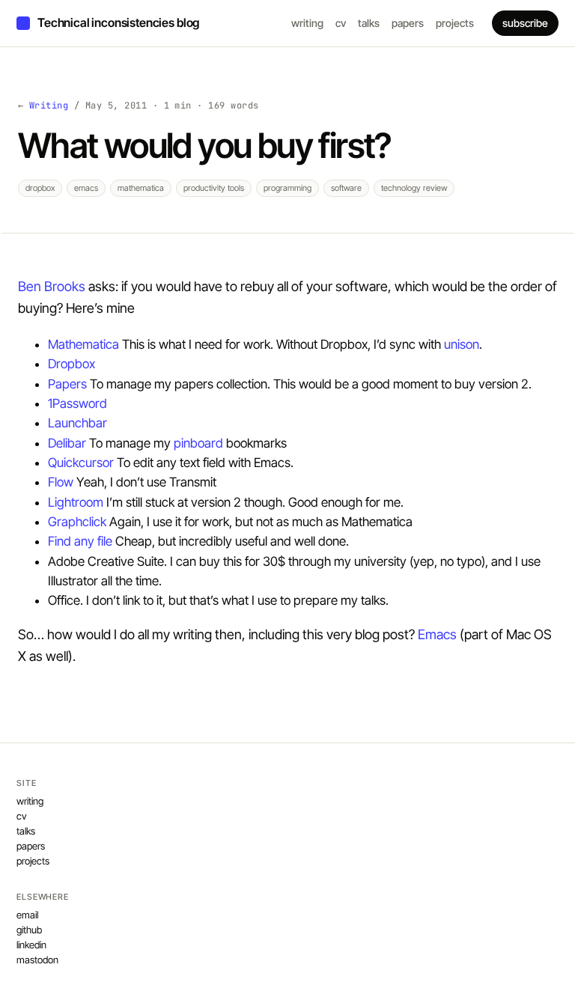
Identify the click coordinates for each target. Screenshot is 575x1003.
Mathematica (83, 344)
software (346, 188)
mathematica (141, 188)
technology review (414, 188)
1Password (77, 403)
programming (287, 188)
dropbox (40, 188)
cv (340, 22)
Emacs (437, 634)
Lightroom (75, 502)
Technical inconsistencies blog (118, 22)
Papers (67, 383)
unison (461, 344)
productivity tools (213, 188)
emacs (86, 188)
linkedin (31, 945)
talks (369, 22)
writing (307, 22)
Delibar (67, 443)
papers (408, 22)
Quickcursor (81, 462)
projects (455, 22)
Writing (48, 106)
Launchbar (77, 422)
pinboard (198, 443)
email (27, 915)
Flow (60, 482)
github (29, 930)
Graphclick (77, 521)
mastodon (37, 960)
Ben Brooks (51, 286)
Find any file (80, 541)
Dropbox (71, 363)
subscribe (525, 22)
